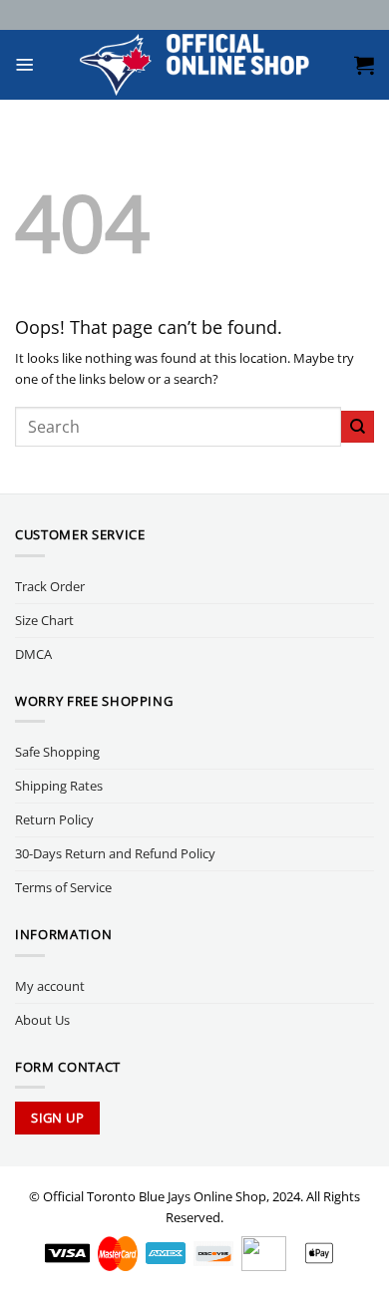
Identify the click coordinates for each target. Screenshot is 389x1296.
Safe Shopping (57, 752)
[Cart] (364, 65)
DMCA (33, 654)
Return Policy (54, 819)
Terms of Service (63, 887)
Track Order (50, 586)
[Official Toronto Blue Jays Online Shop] (195, 65)
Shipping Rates (59, 786)
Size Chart (44, 620)
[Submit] (357, 427)
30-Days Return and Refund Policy (115, 853)
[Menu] (25, 65)
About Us (42, 1020)
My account (50, 986)
